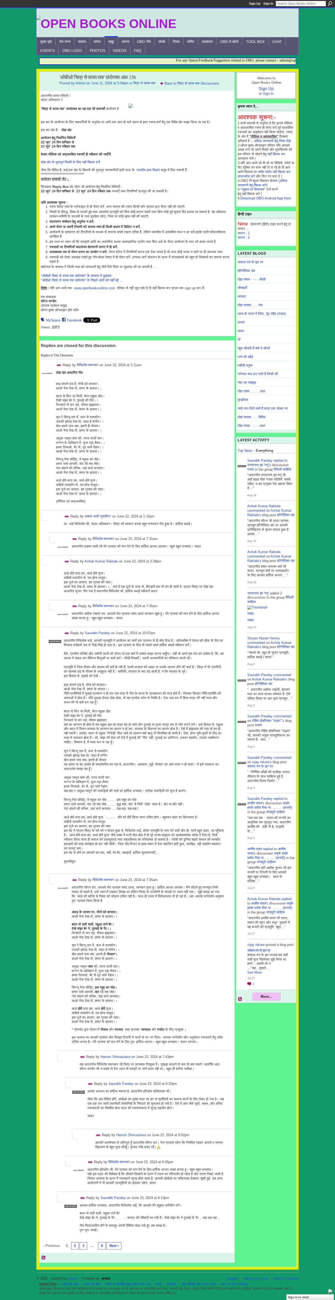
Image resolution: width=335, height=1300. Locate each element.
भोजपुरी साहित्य (275, 812)
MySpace (53, 320)
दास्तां (241, 322)
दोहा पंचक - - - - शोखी (252, 279)
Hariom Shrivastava (115, 1057)
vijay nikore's (262, 762)
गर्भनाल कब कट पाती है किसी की (258, 374)
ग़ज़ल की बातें (92, 1284)
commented (256, 510)
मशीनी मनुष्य (245, 365)
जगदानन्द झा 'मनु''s (259, 465)
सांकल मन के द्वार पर (250, 262)
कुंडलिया (243, 400)
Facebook (74, 320)
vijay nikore (256, 945)
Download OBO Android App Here (266, 198)
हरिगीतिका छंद (246, 271)
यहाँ (244, 194)
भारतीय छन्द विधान (148, 170)
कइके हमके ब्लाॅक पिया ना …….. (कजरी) (269, 805)
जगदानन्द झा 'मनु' (258, 593)
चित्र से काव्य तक (144, 83)
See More (254, 972)
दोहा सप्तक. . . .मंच (250, 305)
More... (266, 996)
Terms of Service (286, 1278)
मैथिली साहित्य (282, 469)
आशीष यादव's (255, 803)
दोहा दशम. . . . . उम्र (251, 391)
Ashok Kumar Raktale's (269, 679)
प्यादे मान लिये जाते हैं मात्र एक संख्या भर (263, 408)
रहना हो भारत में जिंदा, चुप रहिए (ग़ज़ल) (262, 314)
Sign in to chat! (298, 1297)
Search (330, 3)
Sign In (268, 3)
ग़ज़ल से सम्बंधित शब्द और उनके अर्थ (128, 1284)
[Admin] (48, 89)
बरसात (242, 296)
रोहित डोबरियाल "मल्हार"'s (268, 721)
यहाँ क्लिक (273, 154)
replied (278, 460)
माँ (239, 340)
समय (241, 331)
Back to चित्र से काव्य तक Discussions (192, 83)
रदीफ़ (158, 1284)
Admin (80, 83)
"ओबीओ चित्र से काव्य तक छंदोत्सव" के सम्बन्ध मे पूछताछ (76, 276)
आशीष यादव (254, 849)
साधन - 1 (244, 233)
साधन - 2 (244, 237)
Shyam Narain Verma (263, 638)
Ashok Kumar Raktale (101, 561)
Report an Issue (256, 1278)
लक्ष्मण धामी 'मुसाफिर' (98, 516)
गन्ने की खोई (245, 357)
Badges (233, 1278)
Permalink (59, 365)
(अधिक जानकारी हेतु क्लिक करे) (262, 183)
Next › (114, 1246)
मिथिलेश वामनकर (87, 365)
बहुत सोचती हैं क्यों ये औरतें (254, 348)
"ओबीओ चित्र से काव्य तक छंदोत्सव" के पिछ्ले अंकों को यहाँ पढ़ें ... (82, 280)
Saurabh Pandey (97, 633)
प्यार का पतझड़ (247, 382)
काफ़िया (171, 1284)
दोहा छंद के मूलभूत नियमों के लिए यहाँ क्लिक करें (70, 162)
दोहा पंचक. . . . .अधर (251, 426)
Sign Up (254, 3)
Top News (245, 451)
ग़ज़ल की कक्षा (70, 1284)
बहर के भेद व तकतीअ (235, 1284)
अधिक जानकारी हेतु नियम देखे (272, 141)
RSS (43, 1258)
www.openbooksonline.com (94, 288)
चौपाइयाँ (242, 288)
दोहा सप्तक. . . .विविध (251, 417)
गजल (250, 469)
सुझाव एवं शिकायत (253, 189)
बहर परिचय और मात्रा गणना (199, 1284)
